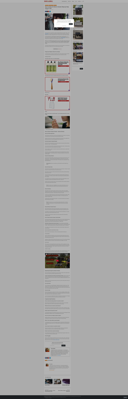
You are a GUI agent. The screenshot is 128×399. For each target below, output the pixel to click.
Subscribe (125, 397)
